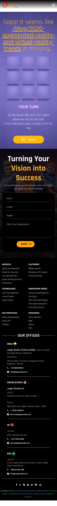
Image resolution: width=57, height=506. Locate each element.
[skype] (24, 484)
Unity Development (10, 292)
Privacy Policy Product (44, 494)
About (31, 324)
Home (32, 139)
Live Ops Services (9, 275)
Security (28, 497)
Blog (30, 320)
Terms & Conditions (10, 494)
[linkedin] (32, 484)
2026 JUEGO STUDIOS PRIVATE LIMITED (27, 491)
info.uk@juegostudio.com (20, 443)
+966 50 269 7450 (17, 470)
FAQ (30, 328)
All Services (7, 283)
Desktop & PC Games (37, 272)
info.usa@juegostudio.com (20, 414)
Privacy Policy (49, 491)
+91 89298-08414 (16, 368)
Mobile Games (34, 268)
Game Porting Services (12, 279)
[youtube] (28, 484)
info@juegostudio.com (19, 372)
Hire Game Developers (38, 300)
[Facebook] (16, 484)
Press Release (34, 317)
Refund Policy (26, 494)
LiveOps (5, 324)
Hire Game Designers (37, 303)
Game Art (6, 320)
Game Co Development (38, 292)
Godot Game (7, 300)
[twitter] (20, 484)
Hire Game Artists (36, 307)
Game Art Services (10, 272)
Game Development (11, 268)
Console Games (35, 275)
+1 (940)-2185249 (17, 410)
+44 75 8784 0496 (17, 439)
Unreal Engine (8, 296)
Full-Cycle (32, 296)
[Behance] (36, 484)
